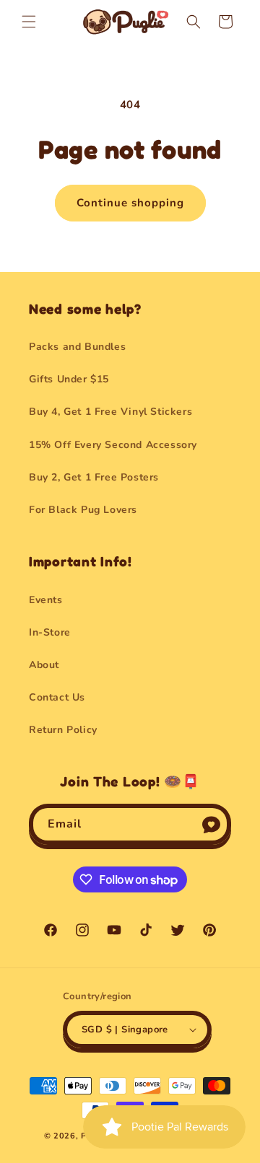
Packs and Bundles (77, 347)
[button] (29, 22)
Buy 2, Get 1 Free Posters (94, 477)
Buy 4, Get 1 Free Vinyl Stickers (110, 411)
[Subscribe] (211, 824)
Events (46, 600)
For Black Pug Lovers (83, 510)
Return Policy (63, 730)
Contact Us (57, 697)
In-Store (50, 632)
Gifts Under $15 (69, 379)
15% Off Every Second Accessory (113, 445)
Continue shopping (130, 203)
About (44, 665)
